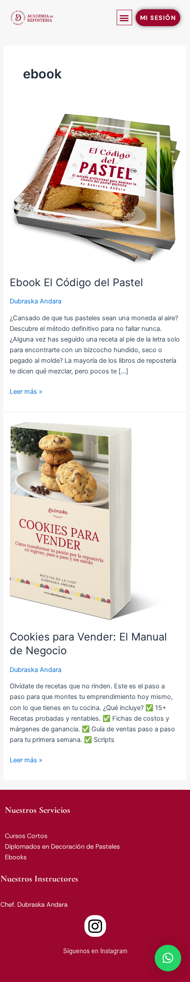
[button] (124, 17)
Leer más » (26, 391)
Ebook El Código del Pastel (76, 282)
